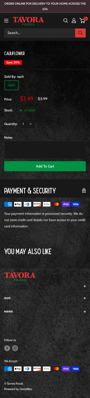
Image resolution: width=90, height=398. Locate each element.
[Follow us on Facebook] (7, 348)
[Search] (80, 33)
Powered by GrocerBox (18, 389)
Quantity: (10, 124)
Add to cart (45, 166)
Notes (8, 138)
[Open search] (65, 20)
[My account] (74, 20)
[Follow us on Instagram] (15, 348)
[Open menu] (6, 20)
